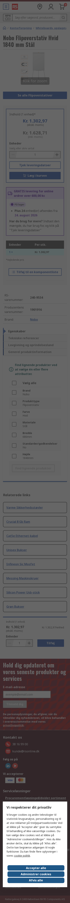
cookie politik (22, 855)
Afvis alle (36, 880)
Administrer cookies (36, 874)
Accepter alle (36, 868)
